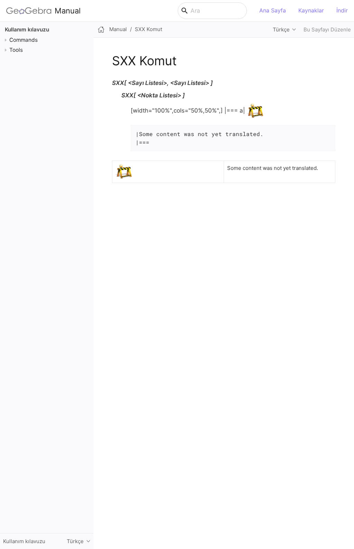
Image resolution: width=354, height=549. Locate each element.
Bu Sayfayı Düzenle (327, 29)
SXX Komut (148, 29)
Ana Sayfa (272, 10)
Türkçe (281, 29)
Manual (68, 11)
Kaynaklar (311, 10)
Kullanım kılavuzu (27, 29)
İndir (342, 10)
